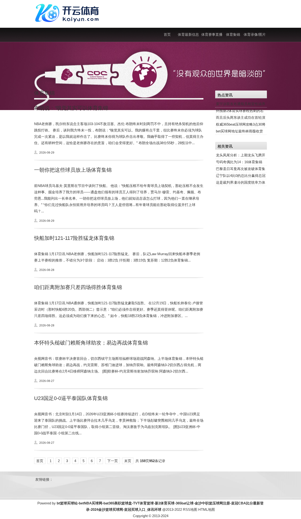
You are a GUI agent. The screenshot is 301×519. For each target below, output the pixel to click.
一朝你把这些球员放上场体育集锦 (73, 170)
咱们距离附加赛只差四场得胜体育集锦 (78, 287)
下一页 (112, 461)
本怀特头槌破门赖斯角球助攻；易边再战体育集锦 (91, 343)
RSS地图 (190, 509)
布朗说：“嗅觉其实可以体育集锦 (71, 108)
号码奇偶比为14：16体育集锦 (239, 162)
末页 (127, 461)
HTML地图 (206, 509)
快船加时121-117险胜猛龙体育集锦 (74, 238)
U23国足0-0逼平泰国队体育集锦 (71, 398)
